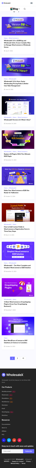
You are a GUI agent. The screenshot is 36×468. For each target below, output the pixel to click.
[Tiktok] (19, 440)
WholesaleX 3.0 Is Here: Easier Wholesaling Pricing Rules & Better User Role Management (16, 84)
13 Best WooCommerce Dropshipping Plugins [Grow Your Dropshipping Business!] (17, 304)
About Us (4, 427)
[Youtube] (14, 440)
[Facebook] (4, 440)
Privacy (28, 461)
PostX (3, 408)
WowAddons (7, 398)
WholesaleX (12, 79)
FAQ (3, 434)
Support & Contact (18, 461)
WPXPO (6, 461)
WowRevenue (7, 401)
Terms (23, 463)
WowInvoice (7, 395)
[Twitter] (9, 440)
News (5, 38)
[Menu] (31, 3)
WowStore (5, 415)
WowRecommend (8, 391)
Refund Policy (15, 463)
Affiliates (4, 431)
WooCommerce (14, 38)
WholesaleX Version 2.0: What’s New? (17, 120)
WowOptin (5, 405)
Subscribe (28, 451)
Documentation (6, 424)
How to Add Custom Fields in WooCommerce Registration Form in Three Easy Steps (17, 229)
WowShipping (7, 412)
